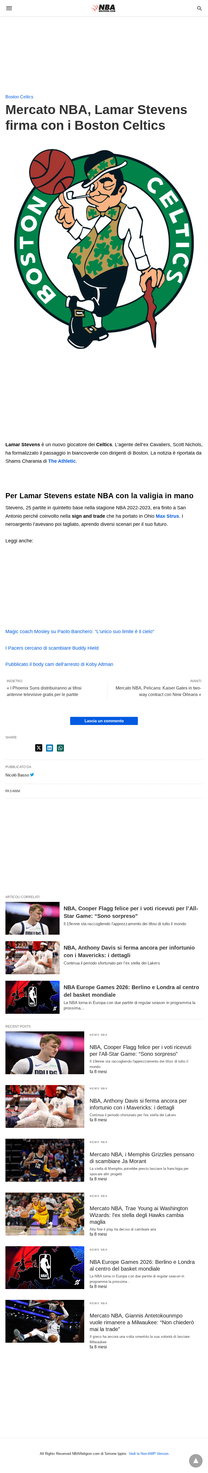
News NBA (99, 1034)
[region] (40, 51)
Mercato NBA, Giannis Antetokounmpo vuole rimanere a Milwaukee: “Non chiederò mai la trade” (142, 1322)
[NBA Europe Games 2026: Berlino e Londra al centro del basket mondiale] (32, 997)
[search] (199, 8)
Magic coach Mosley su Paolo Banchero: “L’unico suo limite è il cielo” (79, 631)
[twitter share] (38, 748)
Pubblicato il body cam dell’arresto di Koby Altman (59, 664)
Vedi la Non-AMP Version (148, 1454)
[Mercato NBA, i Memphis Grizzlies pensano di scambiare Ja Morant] (44, 1160)
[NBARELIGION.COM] (104, 8)
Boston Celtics (19, 97)
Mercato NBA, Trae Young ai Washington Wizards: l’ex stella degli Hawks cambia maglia (139, 1215)
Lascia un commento (104, 720)
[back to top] (196, 1461)
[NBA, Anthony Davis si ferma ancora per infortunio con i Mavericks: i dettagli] (32, 957)
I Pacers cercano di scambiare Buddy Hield (52, 648)
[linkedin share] (49, 748)
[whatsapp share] (60, 748)
